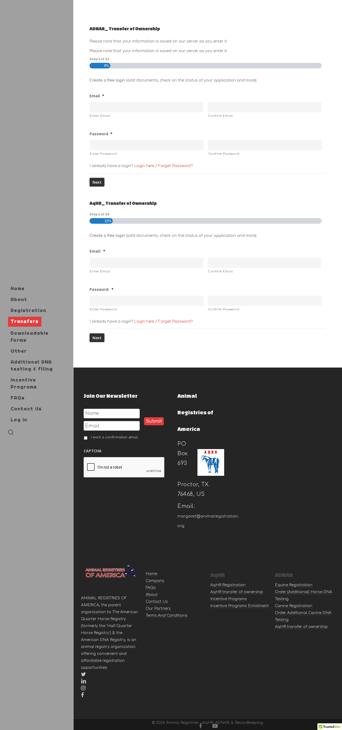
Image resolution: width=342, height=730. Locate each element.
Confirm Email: (220, 116)
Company (155, 581)
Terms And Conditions (167, 615)
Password (101, 134)
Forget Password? (175, 166)
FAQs (151, 588)
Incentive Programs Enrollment (239, 606)
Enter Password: (103, 154)
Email (97, 96)
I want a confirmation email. (115, 437)
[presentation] (124, 467)
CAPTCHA (93, 451)
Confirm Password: (224, 154)
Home (151, 574)
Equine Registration (293, 585)
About (152, 595)
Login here (144, 166)
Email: (97, 251)
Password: (102, 289)
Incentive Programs (228, 599)
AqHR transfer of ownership (236, 592)
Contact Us (157, 602)
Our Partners (158, 609)
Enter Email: (100, 116)
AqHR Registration (228, 585)
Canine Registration (293, 606)
